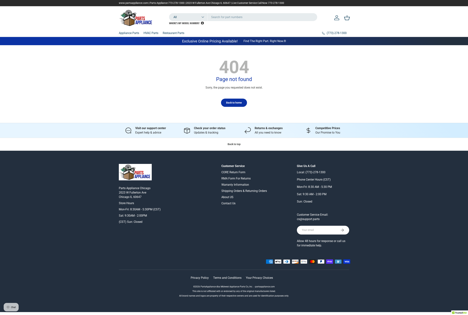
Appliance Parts (129, 33)
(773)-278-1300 (315, 172)
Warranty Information (235, 184)
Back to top (234, 144)
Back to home (234, 102)
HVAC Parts (151, 33)
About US (227, 197)
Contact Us (228, 203)
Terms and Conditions (227, 278)
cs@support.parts (308, 219)
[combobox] (243, 17)
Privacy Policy (200, 278)
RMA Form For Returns (236, 178)
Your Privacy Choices (259, 278)
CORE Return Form (233, 172)
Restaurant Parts (173, 33)
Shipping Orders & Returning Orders (244, 191)
